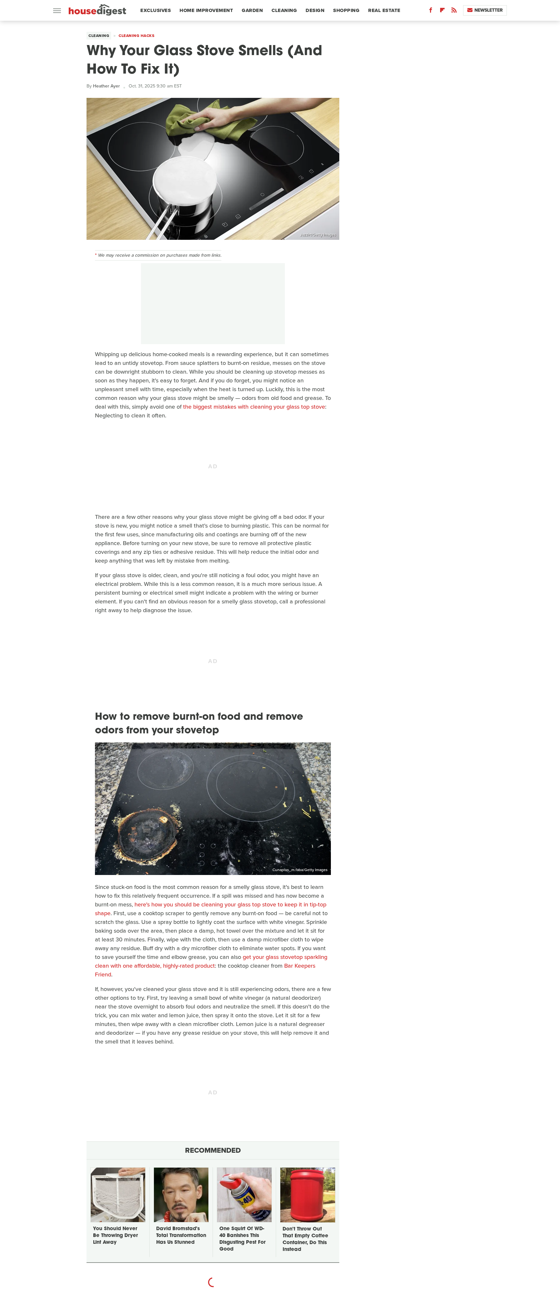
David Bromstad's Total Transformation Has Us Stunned (181, 1236)
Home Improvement (206, 10)
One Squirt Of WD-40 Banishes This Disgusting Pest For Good (242, 1239)
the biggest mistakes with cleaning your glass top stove (254, 406)
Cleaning (284, 10)
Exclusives (155, 10)
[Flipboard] (442, 11)
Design (315, 10)
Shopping (346, 10)
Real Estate (384, 10)
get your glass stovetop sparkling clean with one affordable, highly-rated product (211, 961)
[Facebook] (430, 11)
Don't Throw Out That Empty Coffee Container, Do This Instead (305, 1239)
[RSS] (454, 11)
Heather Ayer (106, 86)
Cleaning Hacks (136, 36)
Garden (252, 10)
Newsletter (488, 10)
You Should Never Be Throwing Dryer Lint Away (115, 1236)
